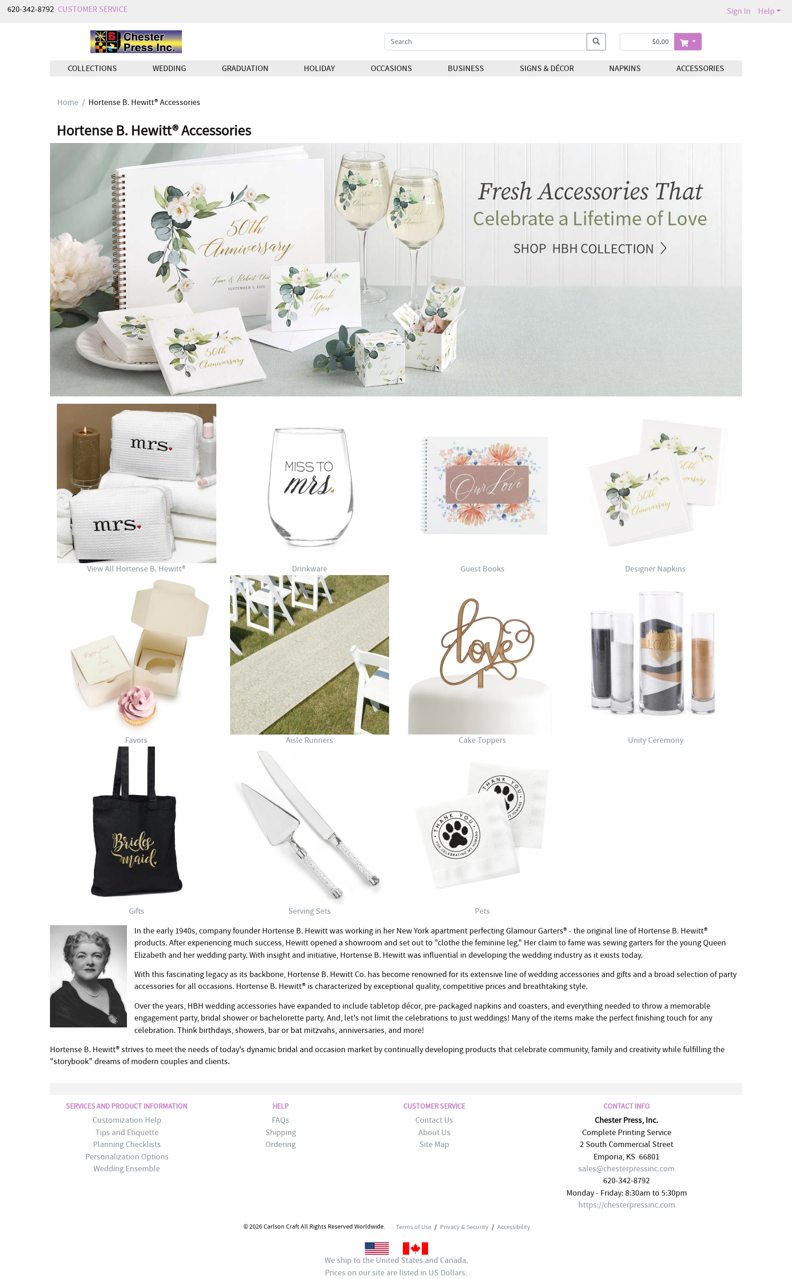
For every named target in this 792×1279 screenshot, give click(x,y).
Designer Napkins (655, 569)
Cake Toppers (482, 740)
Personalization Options (127, 1157)
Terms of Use (413, 1227)
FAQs (280, 1120)
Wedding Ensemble (127, 1169)
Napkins (625, 68)
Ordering (280, 1144)
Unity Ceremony (655, 740)
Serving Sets (309, 911)
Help (766, 11)
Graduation (244, 68)
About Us (434, 1132)
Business (466, 68)
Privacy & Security (464, 1227)
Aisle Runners (309, 740)
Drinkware (309, 569)
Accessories (700, 68)
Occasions (391, 68)
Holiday (319, 68)
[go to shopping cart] (687, 41)
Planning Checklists (127, 1144)
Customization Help (127, 1120)
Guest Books (483, 569)
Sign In (739, 11)
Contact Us (434, 1120)
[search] (596, 41)
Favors (136, 740)
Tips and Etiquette (127, 1132)
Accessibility (513, 1227)
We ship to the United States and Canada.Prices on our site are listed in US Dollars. (396, 1266)
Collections (92, 68)
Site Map (434, 1144)
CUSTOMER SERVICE (92, 9)
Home (67, 102)
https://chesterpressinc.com (626, 1205)
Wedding (169, 68)
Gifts (136, 911)
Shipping (280, 1132)
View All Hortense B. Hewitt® (136, 569)
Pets (482, 911)
